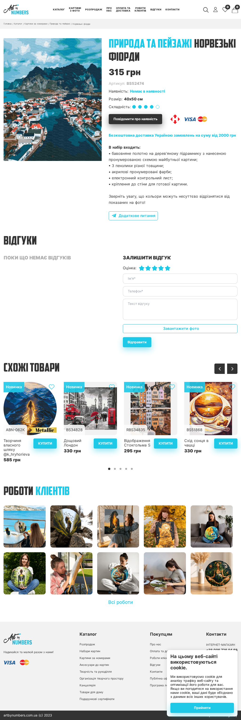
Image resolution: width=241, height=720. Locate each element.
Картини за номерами (95, 658)
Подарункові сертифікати (97, 699)
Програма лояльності (165, 685)
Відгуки (155, 9)
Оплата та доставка (123, 9)
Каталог (59, 9)
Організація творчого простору (102, 678)
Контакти (172, 9)
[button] (53, 156)
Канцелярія (88, 685)
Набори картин (90, 651)
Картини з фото (75, 9)
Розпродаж (93, 9)
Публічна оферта (161, 678)
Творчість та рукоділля (96, 671)
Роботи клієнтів (140, 9)
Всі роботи (120, 602)
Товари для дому (91, 692)
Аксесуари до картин (94, 665)
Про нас (109, 9)
